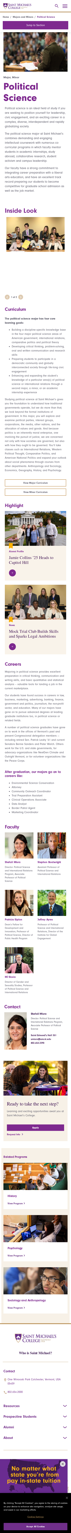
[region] (35, 1513)
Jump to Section (35, 25)
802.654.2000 (15, 1392)
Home (6, 16)
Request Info (14, 1134)
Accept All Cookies (35, 1526)
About (8, 1438)
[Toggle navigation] (66, 6)
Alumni (8, 1427)
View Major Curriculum (35, 482)
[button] (7, 297)
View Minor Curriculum (35, 492)
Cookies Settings (35, 1516)
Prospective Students (20, 1416)
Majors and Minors (23, 16)
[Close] (67, 1498)
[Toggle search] (56, 6)
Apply (35, 1127)
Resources (11, 1406)
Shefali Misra (39, 1013)
